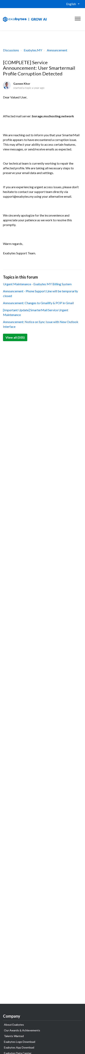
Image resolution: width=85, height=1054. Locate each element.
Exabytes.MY (33, 50)
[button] (77, 17)
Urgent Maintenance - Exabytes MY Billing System (37, 284)
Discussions (11, 50)
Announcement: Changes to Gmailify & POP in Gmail (38, 303)
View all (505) (15, 337)
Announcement (57, 50)
